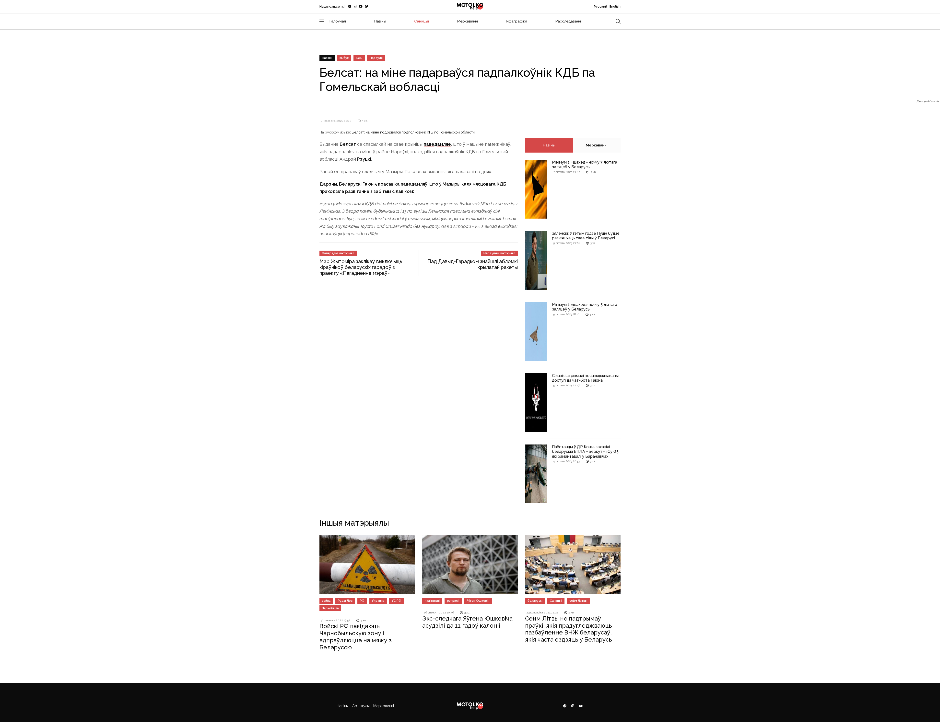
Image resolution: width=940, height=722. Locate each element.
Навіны (380, 21)
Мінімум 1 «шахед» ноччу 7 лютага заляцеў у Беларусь (584, 164)
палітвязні (432, 600)
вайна (326, 600)
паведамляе (437, 144)
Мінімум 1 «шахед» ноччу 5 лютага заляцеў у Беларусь (584, 306)
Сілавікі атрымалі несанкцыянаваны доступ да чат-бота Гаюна (585, 378)
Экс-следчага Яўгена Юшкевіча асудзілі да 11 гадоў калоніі (467, 622)
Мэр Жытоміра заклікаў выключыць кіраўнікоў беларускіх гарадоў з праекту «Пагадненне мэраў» (360, 267)
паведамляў (414, 184)
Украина (378, 600)
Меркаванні (467, 21)
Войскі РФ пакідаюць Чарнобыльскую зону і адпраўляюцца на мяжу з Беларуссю (355, 636)
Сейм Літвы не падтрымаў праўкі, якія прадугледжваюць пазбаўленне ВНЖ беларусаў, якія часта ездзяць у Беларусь (568, 629)
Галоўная (337, 21)
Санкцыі (421, 21)
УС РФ (396, 600)
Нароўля (376, 58)
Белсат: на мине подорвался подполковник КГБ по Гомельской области (413, 132)
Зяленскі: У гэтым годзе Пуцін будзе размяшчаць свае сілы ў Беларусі (586, 235)
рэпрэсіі (453, 600)
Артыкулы (361, 706)
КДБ (359, 58)
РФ (362, 600)
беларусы (535, 600)
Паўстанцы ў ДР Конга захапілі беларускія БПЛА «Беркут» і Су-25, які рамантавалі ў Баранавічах (585, 451)
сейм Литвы (578, 600)
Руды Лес (345, 600)
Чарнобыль (330, 608)
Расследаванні (568, 21)
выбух (344, 58)
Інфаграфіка (516, 21)
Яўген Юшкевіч (478, 600)
